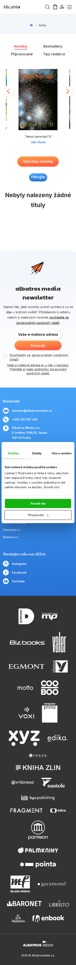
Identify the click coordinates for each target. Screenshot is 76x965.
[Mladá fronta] (20, 884)
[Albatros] (60, 666)
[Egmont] (26, 666)
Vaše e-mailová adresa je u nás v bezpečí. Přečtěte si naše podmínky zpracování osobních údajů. (38, 369)
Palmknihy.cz (11, 530)
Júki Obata (38, 142)
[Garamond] (52, 884)
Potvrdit (38, 345)
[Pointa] (38, 864)
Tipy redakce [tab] (54, 54)
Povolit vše (38, 503)
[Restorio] (18, 918)
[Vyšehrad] (22, 782)
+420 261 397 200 (25, 419)
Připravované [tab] (22, 54)
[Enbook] (48, 918)
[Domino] (26, 616)
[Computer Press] (49, 713)
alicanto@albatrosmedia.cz (32, 410)
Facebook (19, 572)
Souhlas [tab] (13, 453)
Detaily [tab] (37, 453)
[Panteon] (38, 830)
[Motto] (25, 687)
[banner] (25, 7)
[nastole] (53, 782)
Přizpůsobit (36, 515)
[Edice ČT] (58, 810)
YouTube (18, 581)
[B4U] (38, 797)
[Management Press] (49, 616)
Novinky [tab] (20, 46)
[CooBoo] (49, 687)
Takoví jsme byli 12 (38, 136)
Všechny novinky (38, 161)
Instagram (19, 564)
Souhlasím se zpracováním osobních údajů (39, 357)
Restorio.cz (10, 537)
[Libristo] (59, 903)
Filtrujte (38, 177)
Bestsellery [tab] (52, 46)
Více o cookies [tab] (62, 453)
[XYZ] (24, 738)
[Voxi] (26, 713)
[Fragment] (26, 810)
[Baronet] (24, 903)
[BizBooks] (27, 642)
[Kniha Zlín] (38, 767)
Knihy (42, 25)
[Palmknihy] (38, 850)
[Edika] (57, 738)
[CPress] (38, 755)
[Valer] (59, 642)
